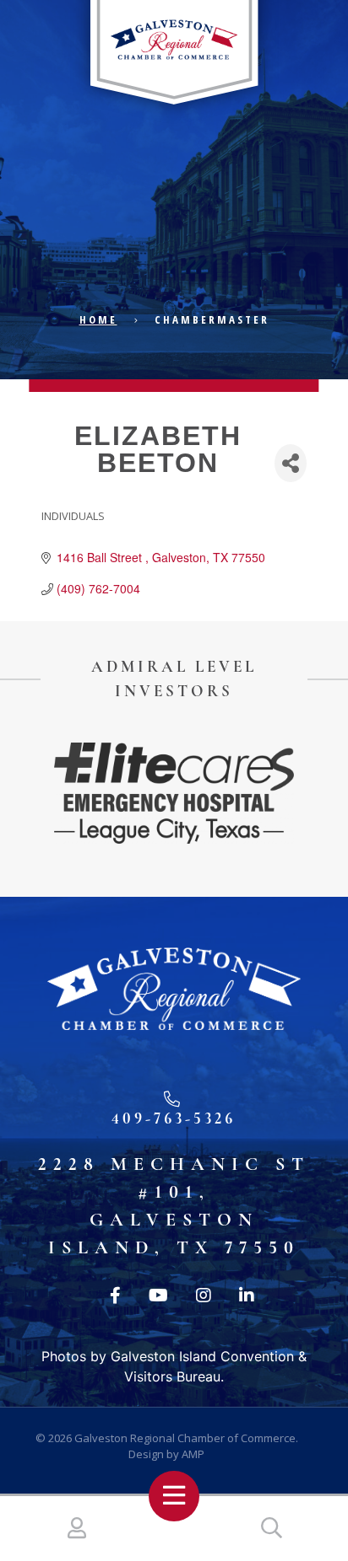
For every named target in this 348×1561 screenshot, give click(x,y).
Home (98, 319)
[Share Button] (291, 463)
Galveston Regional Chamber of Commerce (185, 1438)
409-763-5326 (173, 1118)
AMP (193, 1454)
